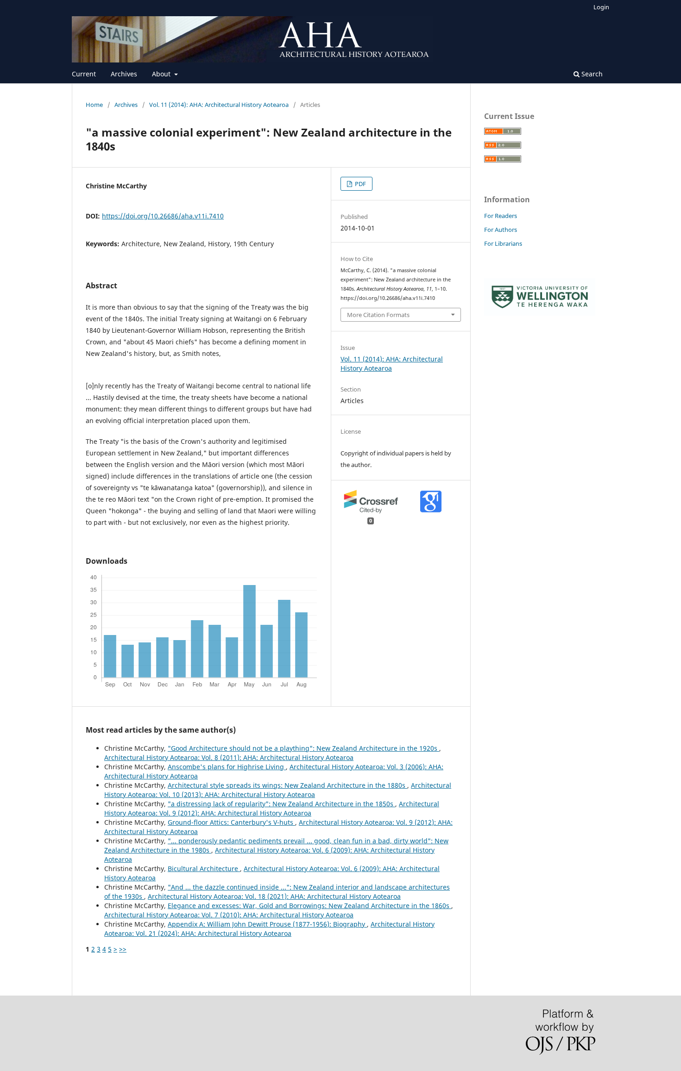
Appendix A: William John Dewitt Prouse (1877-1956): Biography (267, 924)
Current (84, 73)
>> (122, 949)
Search (591, 73)
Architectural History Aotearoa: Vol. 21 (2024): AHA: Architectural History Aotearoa (269, 929)
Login (601, 7)
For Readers (500, 216)
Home (94, 104)
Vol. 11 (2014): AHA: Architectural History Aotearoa (219, 104)
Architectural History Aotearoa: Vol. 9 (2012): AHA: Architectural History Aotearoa (271, 808)
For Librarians (503, 243)
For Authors (500, 229)
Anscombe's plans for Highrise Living (227, 766)
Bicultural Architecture (204, 868)
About (162, 73)
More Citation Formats (378, 315)
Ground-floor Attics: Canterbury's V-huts (231, 822)
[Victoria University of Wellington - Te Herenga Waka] (539, 313)
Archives (124, 73)
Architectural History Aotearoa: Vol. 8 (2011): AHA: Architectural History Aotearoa (228, 757)
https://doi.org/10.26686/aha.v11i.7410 (163, 216)
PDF (359, 184)
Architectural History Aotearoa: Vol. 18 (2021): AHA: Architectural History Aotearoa (274, 896)
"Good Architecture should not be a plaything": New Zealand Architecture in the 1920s (303, 748)
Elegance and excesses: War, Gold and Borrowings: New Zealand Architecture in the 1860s (309, 905)
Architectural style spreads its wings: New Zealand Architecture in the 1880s (287, 785)
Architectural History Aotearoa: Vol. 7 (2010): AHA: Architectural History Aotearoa (228, 914)
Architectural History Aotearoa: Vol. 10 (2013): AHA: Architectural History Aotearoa (277, 790)
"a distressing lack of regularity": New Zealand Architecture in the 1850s (281, 803)
